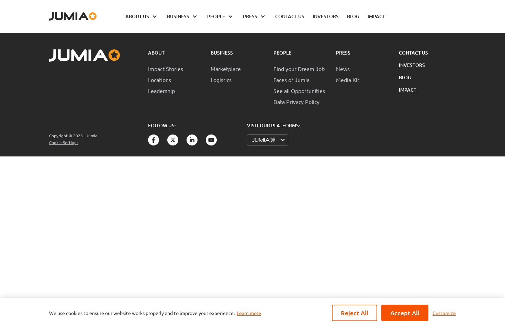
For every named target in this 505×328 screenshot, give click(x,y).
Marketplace (226, 68)
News (343, 68)
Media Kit (347, 79)
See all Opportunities (299, 90)
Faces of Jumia (291, 79)
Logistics (221, 79)
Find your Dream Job (299, 68)
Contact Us (413, 52)
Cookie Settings (63, 142)
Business (222, 52)
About (156, 52)
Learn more (249, 313)
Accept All (404, 313)
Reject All (354, 313)
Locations (159, 79)
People (282, 52)
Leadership (161, 90)
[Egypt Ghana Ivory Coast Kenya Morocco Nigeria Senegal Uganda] (267, 139)
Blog (405, 77)
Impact (407, 89)
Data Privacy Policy (296, 101)
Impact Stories (165, 68)
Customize (444, 313)
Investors (412, 65)
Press (343, 52)
